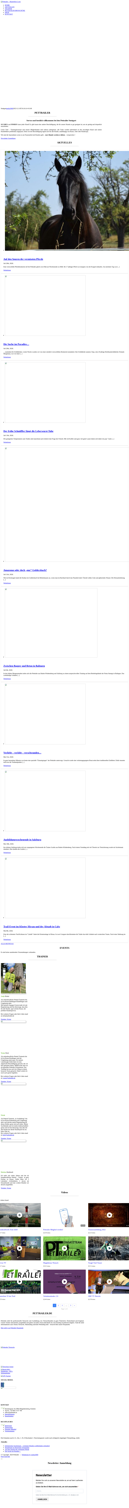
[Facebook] (1, 1385)
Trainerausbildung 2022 (97, 1230)
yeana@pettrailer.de (9, 1078)
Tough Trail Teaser (95, 1263)
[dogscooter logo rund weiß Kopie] (8, 1344)
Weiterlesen (7, 270)
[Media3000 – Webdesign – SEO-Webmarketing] (9, 1373)
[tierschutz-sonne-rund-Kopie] (7, 1367)
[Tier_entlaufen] (8, 1347)
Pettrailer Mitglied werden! (53, 1230)
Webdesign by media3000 (30, 1455)
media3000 (9, 108)
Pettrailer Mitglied (10, 1429)
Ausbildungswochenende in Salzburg (22, 839)
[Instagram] (3, 1385)
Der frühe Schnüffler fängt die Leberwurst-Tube (28, 431)
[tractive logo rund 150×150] (6, 1376)
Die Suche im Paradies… (16, 344)
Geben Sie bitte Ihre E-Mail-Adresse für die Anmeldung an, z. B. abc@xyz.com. (57, 1495)
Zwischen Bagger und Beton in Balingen (24, 666)
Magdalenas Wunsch (50, 1263)
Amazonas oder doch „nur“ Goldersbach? (25, 570)
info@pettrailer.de (8, 1135)
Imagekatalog (9, 1416)
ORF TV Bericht (94, 1296)
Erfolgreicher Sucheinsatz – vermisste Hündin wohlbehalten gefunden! (27, 1446)
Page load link (5, 1456)
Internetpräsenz (10, 1414)
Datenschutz (9, 1427)
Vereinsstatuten (9, 1431)
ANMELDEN (42, 1499)
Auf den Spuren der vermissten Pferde (23, 259)
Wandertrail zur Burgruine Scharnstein (17, 1448)
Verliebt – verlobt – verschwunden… (22, 752)
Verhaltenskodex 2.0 (50, 1296)
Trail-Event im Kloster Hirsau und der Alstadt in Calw (31, 926)
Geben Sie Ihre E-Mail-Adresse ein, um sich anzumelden (57, 1487)
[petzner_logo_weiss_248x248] (8, 1364)
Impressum (8, 1426)
